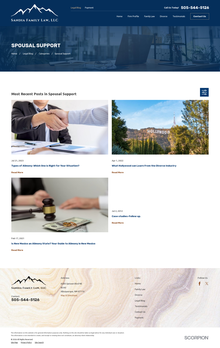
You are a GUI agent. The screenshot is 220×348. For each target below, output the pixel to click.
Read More (17, 172)
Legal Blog (76, 7)
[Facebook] (199, 283)
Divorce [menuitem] (163, 16)
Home (138, 283)
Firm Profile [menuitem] (133, 16)
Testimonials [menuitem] (179, 16)
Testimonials (141, 306)
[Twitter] (207, 283)
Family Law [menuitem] (149, 16)
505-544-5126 (195, 8)
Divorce (138, 295)
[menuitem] (14, 342)
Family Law (140, 289)
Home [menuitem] (119, 16)
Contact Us (199, 16)
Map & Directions (69, 295)
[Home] (34, 13)
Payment (89, 7)
